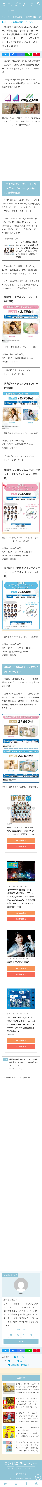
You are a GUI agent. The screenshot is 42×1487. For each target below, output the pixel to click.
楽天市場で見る (21, 846)
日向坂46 (15, 1365)
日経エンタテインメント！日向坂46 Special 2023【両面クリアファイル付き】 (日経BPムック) (20, 831)
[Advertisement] (21, 152)
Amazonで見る (21, 840)
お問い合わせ (21, 1474)
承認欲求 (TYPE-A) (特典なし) (19, 962)
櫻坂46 (26, 1365)
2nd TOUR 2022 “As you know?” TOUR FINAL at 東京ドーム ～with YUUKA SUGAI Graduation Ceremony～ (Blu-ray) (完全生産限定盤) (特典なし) (21, 1024)
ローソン (29, 22)
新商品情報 (18, 17)
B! (21, 54)
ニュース (5, 17)
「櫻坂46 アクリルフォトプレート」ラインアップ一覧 (18, 372)
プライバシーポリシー (26, 1468)
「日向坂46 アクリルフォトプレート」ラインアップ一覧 (19, 458)
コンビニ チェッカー (20, 7)
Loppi (13, 1361)
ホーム (7, 22)
